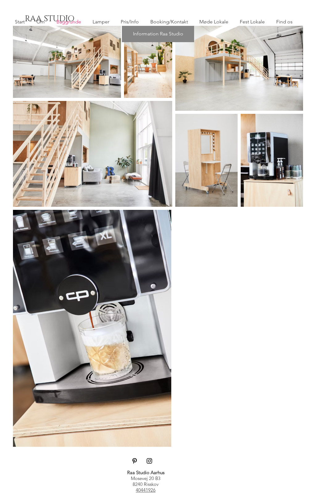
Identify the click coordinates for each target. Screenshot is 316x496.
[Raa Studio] (134, 461)
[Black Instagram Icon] (149, 461)
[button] (158, 34)
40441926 (146, 490)
